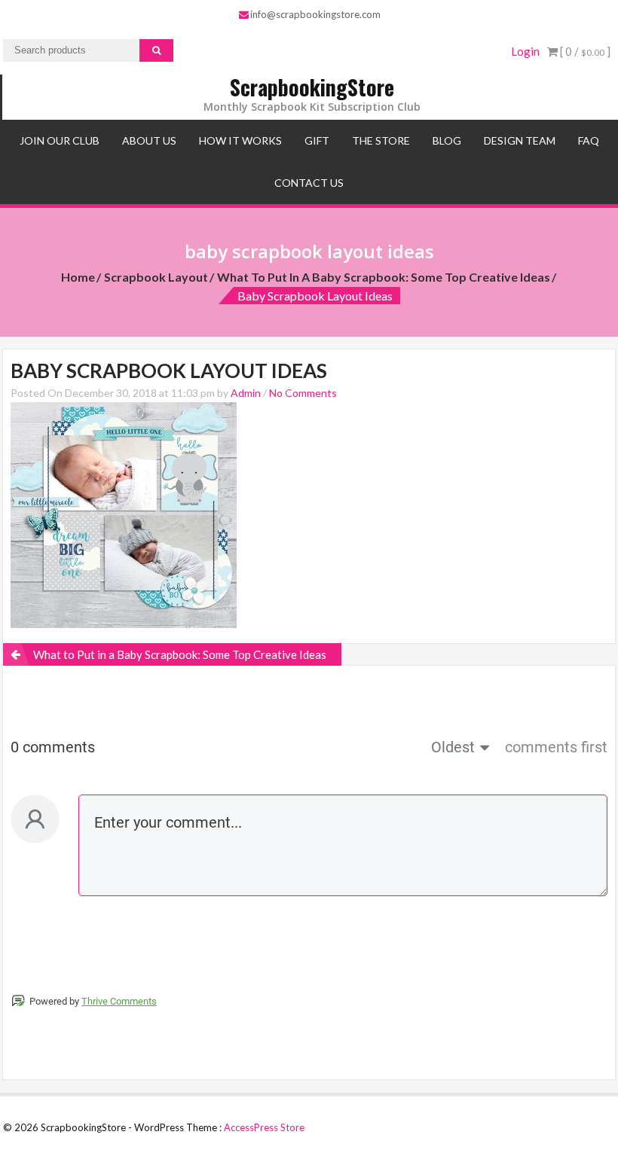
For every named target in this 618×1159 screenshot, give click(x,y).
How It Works (240, 140)
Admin (246, 392)
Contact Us (309, 182)
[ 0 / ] (584, 51)
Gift (316, 140)
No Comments (303, 392)
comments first (556, 747)
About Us (149, 140)
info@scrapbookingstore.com (315, 14)
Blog (447, 140)
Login (525, 51)
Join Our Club (59, 140)
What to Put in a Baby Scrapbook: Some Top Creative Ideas (383, 277)
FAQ (588, 140)
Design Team (519, 140)
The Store (381, 140)
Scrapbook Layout (156, 277)
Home (78, 277)
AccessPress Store (264, 1127)
